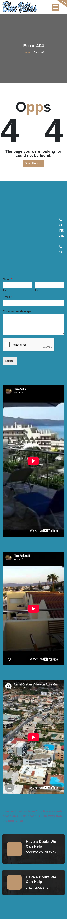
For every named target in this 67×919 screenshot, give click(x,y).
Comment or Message (17, 311)
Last (37, 290)
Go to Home (32, 163)
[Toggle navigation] (55, 7)
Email (7, 297)
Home (27, 52)
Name (7, 279)
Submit (9, 360)
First (5, 290)
